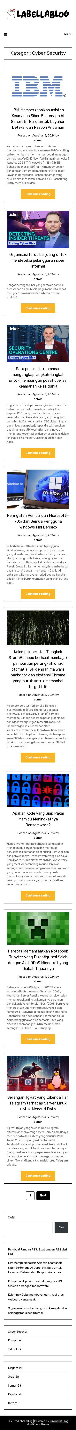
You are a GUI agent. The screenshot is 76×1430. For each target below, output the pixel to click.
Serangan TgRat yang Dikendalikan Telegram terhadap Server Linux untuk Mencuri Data (38, 1103)
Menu (68, 34)
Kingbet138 (15, 1368)
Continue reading (38, 194)
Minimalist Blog (59, 1421)
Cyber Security (17, 1331)
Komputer (14, 1340)
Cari (11, 1217)
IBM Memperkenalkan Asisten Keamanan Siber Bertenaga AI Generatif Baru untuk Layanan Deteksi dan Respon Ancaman (35, 1267)
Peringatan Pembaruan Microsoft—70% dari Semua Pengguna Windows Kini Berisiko (38, 521)
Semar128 (14, 1385)
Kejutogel (14, 1394)
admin (38, 140)
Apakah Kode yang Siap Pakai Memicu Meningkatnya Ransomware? (38, 819)
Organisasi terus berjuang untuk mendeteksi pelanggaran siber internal (38, 260)
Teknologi (14, 1349)
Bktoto (13, 1403)
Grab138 (13, 1376)
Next (43, 1195)
